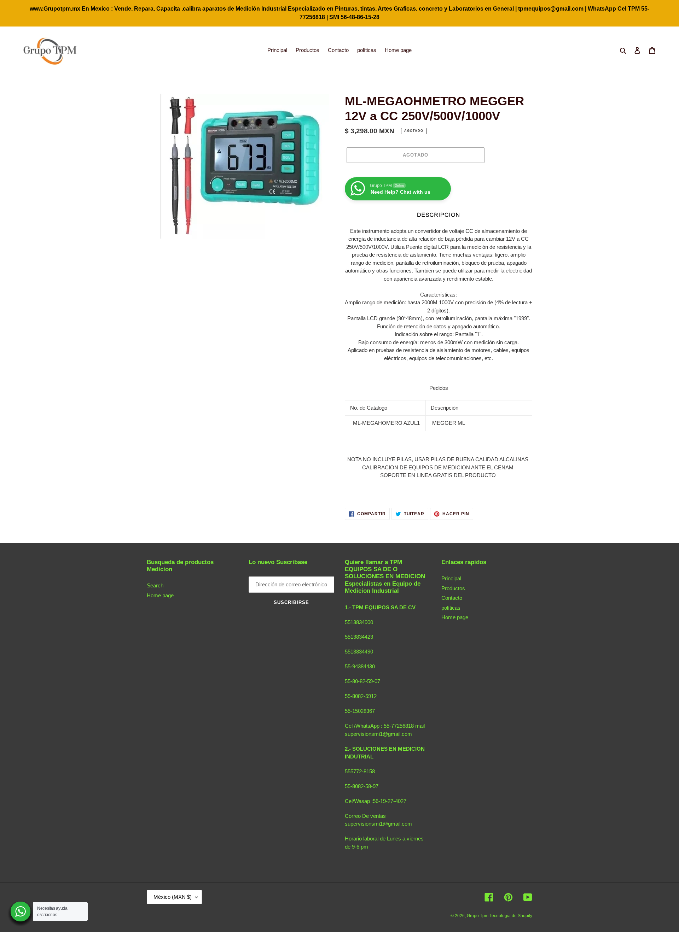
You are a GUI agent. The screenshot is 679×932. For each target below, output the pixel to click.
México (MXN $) (172, 897)
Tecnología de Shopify (510, 915)
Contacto (451, 598)
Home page (160, 595)
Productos (453, 588)
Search (155, 585)
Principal (451, 578)
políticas (450, 608)
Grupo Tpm (478, 915)
